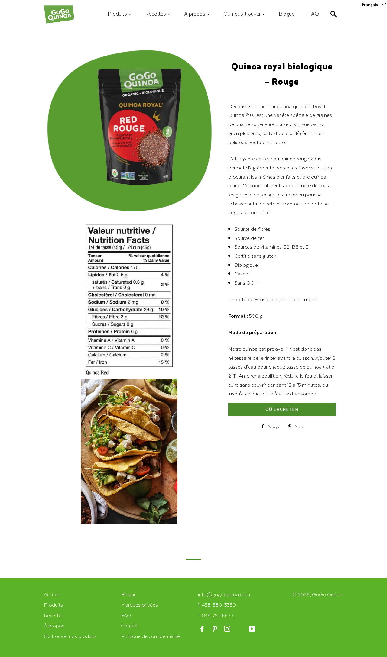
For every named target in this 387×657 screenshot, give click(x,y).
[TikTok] (240, 629)
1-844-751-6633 (215, 615)
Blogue (286, 13)
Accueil (51, 594)
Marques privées (139, 605)
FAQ (313, 13)
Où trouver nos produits (70, 636)
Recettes (156, 13)
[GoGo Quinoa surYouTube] (252, 629)
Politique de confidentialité (150, 636)
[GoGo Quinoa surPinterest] (215, 629)
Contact (130, 625)
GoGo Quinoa (327, 594)
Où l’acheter (281, 409)
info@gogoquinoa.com (224, 594)
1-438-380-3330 (217, 605)
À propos (195, 13)
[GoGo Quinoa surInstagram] (228, 629)
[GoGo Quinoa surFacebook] (202, 629)
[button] (374, 4)
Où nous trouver (242, 13)
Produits (118, 13)
